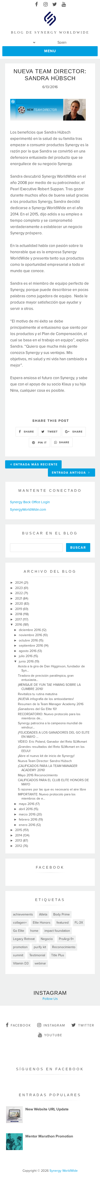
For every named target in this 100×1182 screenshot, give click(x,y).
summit (18, 955)
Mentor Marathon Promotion (49, 1136)
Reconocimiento (63, 947)
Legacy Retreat (24, 939)
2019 (19, 609)
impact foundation (57, 931)
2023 (19, 588)
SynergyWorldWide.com (28, 509)
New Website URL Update (47, 1109)
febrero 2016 (28, 820)
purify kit (40, 947)
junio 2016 (27, 661)
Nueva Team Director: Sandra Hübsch (45, 761)
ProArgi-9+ (66, 939)
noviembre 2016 (31, 635)
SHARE (28, 431)
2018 (19, 614)
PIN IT (42, 442)
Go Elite (18, 931)
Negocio (47, 939)
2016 (19, 625)
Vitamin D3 (21, 963)
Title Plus (57, 955)
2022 (19, 593)
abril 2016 (26, 809)
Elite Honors (41, 923)
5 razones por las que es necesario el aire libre (52, 789)
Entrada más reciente (35, 464)
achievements (23, 914)
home (34, 931)
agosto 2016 (28, 651)
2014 (19, 835)
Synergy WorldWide (64, 1171)
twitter (86, 1025)
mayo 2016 (27, 804)
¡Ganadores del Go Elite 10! (37, 709)
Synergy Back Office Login (30, 502)
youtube (53, 1035)
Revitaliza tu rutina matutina (37, 694)
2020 (19, 604)
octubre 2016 (29, 640)
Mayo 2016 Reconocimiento (38, 775)
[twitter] (54, 4)
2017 (19, 619)
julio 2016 (26, 656)
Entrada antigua (69, 473)
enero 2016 (27, 825)
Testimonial (37, 955)
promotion (20, 947)
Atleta (43, 914)
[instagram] (45, 4)
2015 (19, 830)
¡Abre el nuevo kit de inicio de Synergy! (46, 756)
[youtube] (64, 4)
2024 (19, 583)
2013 (19, 840)
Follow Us (50, 999)
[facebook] (36, 4)
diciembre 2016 (30, 630)
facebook (21, 1025)
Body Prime (61, 914)
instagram (54, 1025)
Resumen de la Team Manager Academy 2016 (50, 704)
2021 (19, 598)
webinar (40, 963)
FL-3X (79, 923)
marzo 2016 (28, 814)
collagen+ (20, 923)
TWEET (52, 431)
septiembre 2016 (31, 646)
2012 (19, 846)
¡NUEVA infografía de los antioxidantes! (46, 699)
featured (63, 923)
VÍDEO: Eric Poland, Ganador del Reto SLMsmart (52, 742)
